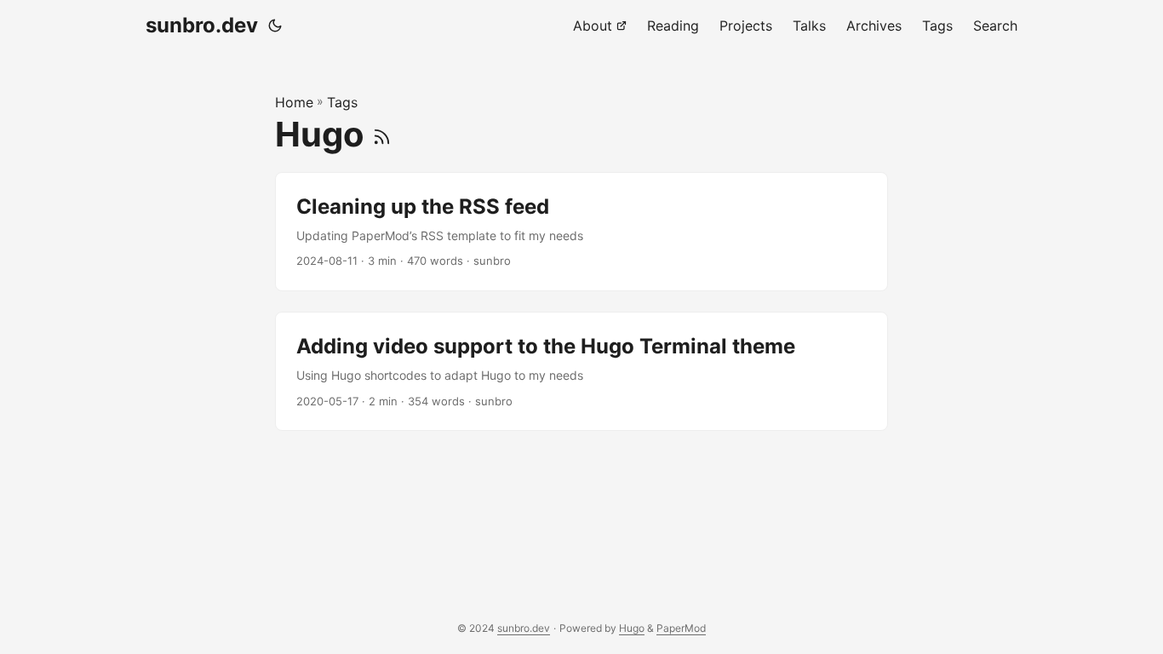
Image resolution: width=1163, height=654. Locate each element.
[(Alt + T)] (275, 25)
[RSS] (382, 134)
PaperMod (681, 628)
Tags (342, 102)
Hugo (632, 628)
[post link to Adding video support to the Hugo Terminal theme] (581, 371)
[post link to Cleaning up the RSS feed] (581, 231)
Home (294, 102)
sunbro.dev (202, 25)
